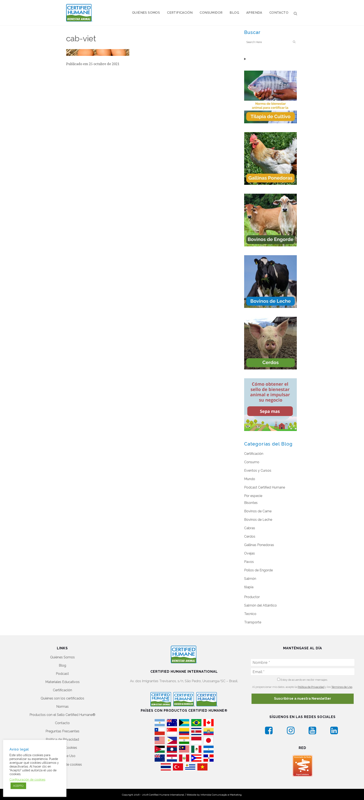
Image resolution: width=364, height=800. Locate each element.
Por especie (253, 496)
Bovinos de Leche (258, 520)
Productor (252, 597)
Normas (62, 707)
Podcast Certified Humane (264, 487)
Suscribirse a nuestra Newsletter (302, 699)
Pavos (249, 562)
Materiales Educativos (62, 682)
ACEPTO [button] (18, 785)
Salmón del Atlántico (260, 605)
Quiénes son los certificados (62, 698)
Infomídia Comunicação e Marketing (221, 794)
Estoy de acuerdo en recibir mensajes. (304, 679)
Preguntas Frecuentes (62, 731)
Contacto (62, 723)
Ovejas (249, 553)
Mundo (249, 479)
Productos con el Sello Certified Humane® (62, 715)
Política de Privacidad (62, 739)
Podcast (62, 674)
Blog (62, 665)
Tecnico (250, 614)
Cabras (249, 528)
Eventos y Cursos (257, 470)
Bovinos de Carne (258, 511)
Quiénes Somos (62, 657)
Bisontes (251, 503)
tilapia (248, 587)
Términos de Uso (341, 687)
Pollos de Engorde (258, 570)
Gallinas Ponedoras (259, 545)
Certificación (253, 454)
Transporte (252, 622)
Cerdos (249, 536)
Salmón (250, 579)
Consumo (251, 462)
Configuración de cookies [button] (27, 779)
